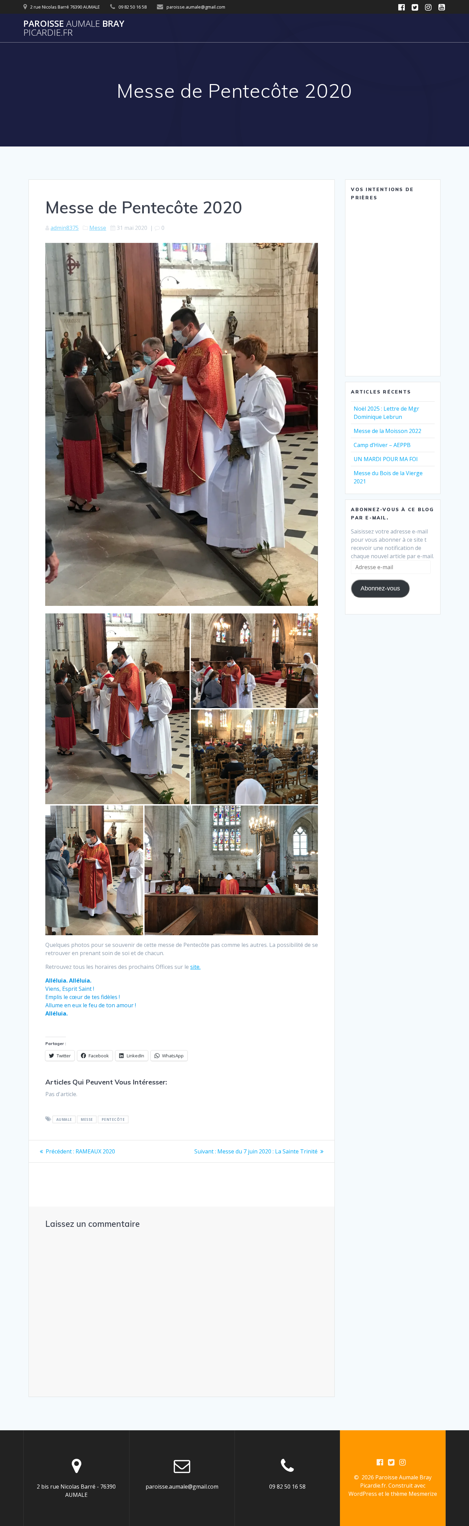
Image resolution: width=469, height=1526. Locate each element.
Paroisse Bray (73, 28)
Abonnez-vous (380, 588)
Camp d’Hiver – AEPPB (382, 445)
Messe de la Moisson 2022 (387, 431)
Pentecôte (113, 1119)
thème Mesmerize (414, 1494)
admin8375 (64, 228)
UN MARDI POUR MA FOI (386, 459)
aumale (64, 1119)
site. (195, 967)
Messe (97, 228)
